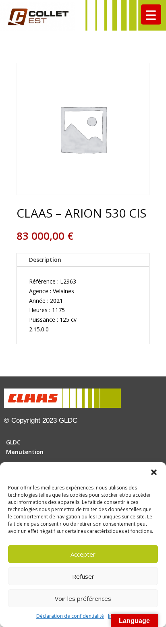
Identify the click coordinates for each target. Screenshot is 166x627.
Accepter (83, 554)
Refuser (83, 576)
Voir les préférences (83, 598)
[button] (154, 472)
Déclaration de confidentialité (70, 616)
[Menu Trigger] (151, 14)
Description (45, 259)
